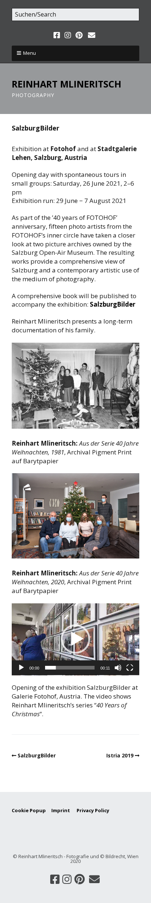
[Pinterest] (79, 35)
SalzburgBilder (112, 304)
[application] (75, 639)
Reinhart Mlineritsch (66, 84)
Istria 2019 (119, 755)
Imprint (64, 810)
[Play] (21, 667)
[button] (75, 639)
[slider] (70, 668)
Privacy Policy (93, 810)
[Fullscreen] (129, 667)
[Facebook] (58, 35)
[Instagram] (68, 35)
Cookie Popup (29, 810)
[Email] (91, 35)
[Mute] (118, 667)
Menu (29, 53)
